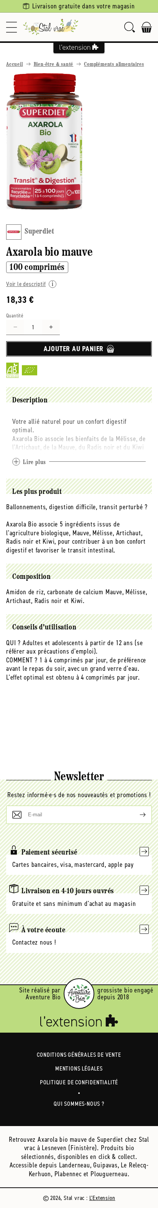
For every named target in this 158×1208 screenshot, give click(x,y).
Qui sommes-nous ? (79, 1104)
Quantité (14, 315)
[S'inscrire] (136, 814)
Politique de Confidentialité (79, 1082)
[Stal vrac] (50, 27)
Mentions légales (79, 1068)
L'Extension (102, 1198)
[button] (11, 27)
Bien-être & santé (54, 64)
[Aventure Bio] (79, 993)
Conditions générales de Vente (79, 1055)
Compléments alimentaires (114, 64)
